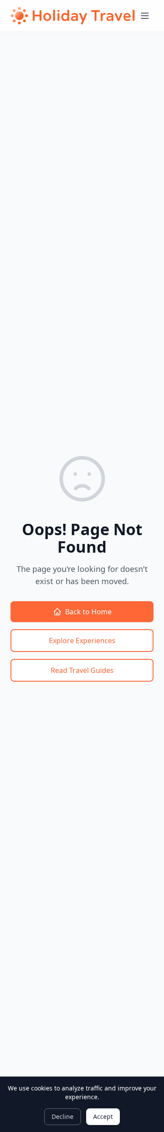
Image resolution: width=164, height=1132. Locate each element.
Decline (62, 1116)
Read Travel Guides (82, 670)
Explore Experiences (82, 640)
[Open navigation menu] (145, 15)
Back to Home (88, 612)
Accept (103, 1116)
